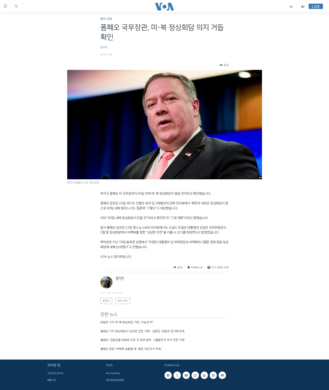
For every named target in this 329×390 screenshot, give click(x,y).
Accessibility (113, 373)
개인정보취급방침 (115, 380)
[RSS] (204, 375)
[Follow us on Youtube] (186, 375)
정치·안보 (106, 19)
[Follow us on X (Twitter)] (177, 375)
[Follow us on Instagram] (195, 375)
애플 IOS (51, 380)
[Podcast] (213, 375)
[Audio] (291, 7)
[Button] (224, 65)
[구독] (222, 375)
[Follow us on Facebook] (168, 375)
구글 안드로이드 (55, 373)
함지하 (104, 47)
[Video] (303, 7)
